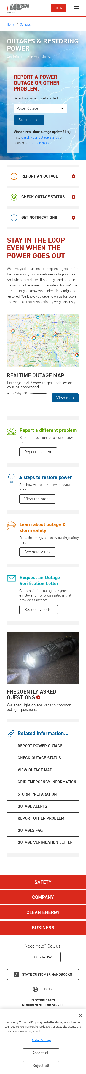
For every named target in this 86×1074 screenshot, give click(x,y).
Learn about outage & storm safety (42, 527)
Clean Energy (43, 912)
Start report (29, 120)
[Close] (80, 1015)
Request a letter (38, 609)
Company (43, 897)
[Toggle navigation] (77, 8)
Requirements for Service (43, 1005)
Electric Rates (43, 1000)
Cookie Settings (41, 1040)
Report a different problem (48, 430)
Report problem (38, 452)
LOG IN (58, 8)
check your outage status (40, 137)
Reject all (41, 1065)
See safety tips (37, 552)
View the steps (37, 499)
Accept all (41, 1053)
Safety (43, 882)
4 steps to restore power (45, 477)
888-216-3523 (43, 957)
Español (47, 989)
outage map (40, 142)
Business (43, 927)
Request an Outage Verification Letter (39, 580)
